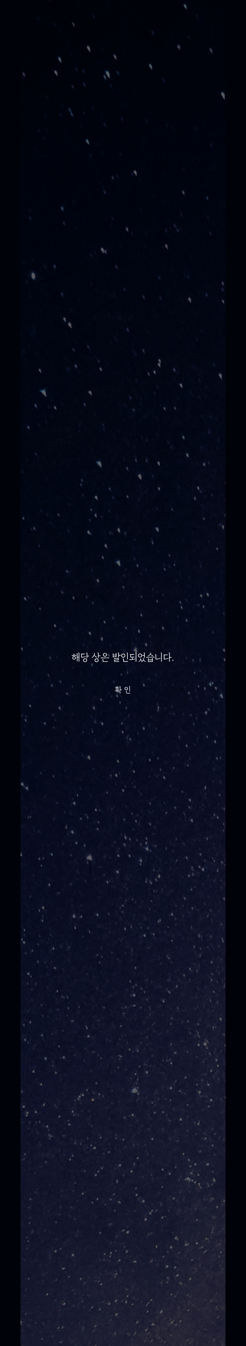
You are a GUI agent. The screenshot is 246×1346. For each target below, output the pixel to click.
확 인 (123, 690)
